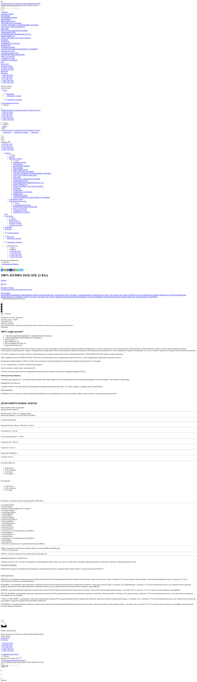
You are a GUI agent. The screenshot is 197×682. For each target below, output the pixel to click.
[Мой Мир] (8, 270)
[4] (98, 310)
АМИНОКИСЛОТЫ (166, 295)
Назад (13, 155)
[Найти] (2, 10)
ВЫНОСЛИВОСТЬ (25, 297)
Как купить (13, 220)
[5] (98, 312)
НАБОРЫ (65, 297)
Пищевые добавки (19, 162)
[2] (98, 306)
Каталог (12, 157)
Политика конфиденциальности (14, 660)
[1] (98, 304)
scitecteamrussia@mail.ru (10, 103)
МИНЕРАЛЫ (101, 297)
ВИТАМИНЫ (22, 295)
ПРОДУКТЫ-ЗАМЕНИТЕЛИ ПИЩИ (145, 295)
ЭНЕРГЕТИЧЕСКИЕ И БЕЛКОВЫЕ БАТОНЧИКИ (139, 297)
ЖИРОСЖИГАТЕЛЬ (34, 295)
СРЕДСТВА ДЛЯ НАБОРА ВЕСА (112, 295)
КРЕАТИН (128, 295)
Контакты (4, 640)
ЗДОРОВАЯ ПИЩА (113, 297)
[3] (98, 308)
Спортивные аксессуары (21, 205)
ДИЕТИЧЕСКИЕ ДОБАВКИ (52, 295)
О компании (5, 638)
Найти (3, 666)
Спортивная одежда (8, 289)
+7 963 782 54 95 (7, 75)
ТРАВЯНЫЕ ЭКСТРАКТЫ (87, 297)
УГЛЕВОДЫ (73, 297)
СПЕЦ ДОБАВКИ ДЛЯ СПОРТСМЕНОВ (47, 297)
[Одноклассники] (5, 270)
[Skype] (19, 270)
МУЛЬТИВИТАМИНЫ (9, 295)
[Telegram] (22, 270)
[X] (10, 270)
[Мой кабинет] (2, 135)
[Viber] (13, 270)
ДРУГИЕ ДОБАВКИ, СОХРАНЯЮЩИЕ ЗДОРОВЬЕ (81, 295)
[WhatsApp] (16, 270)
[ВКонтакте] (2, 270)
